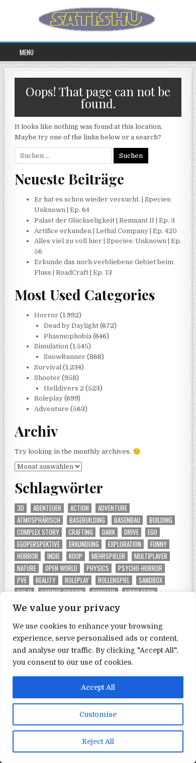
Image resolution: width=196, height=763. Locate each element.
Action (79, 508)
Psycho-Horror (140, 568)
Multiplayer (150, 556)
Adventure (51, 409)
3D (20, 508)
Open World (61, 568)
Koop (75, 556)
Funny (158, 544)
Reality (46, 580)
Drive (131, 532)
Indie (53, 556)
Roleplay (48, 398)
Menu (27, 52)
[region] (98, 677)
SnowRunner (64, 356)
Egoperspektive (38, 544)
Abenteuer (47, 508)
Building (160, 520)
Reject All (98, 741)
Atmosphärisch (38, 520)
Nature (26, 568)
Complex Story (38, 532)
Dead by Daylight (71, 325)
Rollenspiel (114, 580)
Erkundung (84, 544)
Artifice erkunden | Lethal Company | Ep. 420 (105, 231)
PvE (22, 580)
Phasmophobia (67, 336)
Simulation (51, 346)
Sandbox (150, 580)
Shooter (47, 377)
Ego (152, 532)
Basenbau (127, 520)
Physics (97, 568)
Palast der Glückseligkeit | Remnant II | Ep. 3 (104, 220)
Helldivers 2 (64, 388)
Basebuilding (87, 520)
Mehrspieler (108, 556)
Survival (47, 367)
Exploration (124, 544)
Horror (46, 315)
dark (108, 532)
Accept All (98, 687)
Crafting (80, 532)
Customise (98, 714)
